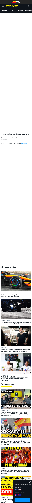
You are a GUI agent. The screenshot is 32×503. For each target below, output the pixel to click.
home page (24, 143)
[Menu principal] (3, 6)
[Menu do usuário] (28, 6)
